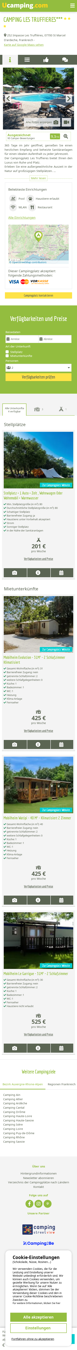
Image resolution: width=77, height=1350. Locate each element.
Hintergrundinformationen (39, 1173)
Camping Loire (13, 1129)
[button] (38, 237)
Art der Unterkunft (18, 346)
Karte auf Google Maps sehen (24, 45)
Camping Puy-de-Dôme (18, 1133)
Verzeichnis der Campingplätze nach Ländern (38, 1182)
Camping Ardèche (15, 1103)
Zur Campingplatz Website (56, 485)
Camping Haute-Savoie (18, 1120)
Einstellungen (38, 1327)
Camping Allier (13, 1099)
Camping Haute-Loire (17, 1116)
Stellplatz (16, 352)
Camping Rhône (14, 1137)
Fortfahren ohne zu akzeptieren (32, 1339)
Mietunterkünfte (21, 356)
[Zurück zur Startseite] (25, 6)
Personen (12, 361)
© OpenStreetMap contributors (27, 262)
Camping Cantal (13, 1107)
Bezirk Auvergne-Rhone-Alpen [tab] (23, 1084)
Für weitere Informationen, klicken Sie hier (36, 1303)
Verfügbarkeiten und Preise (38, 559)
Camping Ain (11, 1095)
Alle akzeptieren (38, 1317)
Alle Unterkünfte (14, 409)
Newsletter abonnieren (38, 1178)
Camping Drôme (14, 1112)
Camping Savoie (14, 1141)
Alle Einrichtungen (22, 217)
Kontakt (38, 1187)
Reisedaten (13, 332)
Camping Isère (13, 1124)
